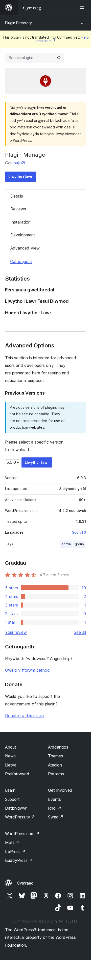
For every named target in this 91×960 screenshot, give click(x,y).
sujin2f (20, 162)
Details (16, 196)
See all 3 (79, 532)
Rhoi (54, 808)
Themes (55, 755)
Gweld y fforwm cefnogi (27, 670)
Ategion (55, 764)
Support (12, 799)
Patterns (56, 773)
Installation (20, 222)
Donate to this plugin (24, 715)
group (79, 544)
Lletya (10, 764)
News (10, 755)
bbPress (15, 851)
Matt (12, 842)
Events (54, 799)
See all (80, 632)
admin (66, 544)
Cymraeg (25, 883)
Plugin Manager (26, 154)
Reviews (18, 208)
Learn (10, 790)
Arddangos (58, 747)
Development (22, 234)
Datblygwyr (16, 808)
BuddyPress (19, 860)
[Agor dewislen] (83, 7)
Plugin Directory (18, 23)
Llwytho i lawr (20, 176)
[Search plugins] (59, 58)
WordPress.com (22, 833)
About (10, 747)
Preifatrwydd (17, 773)
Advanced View (25, 248)
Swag (55, 816)
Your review (16, 632)
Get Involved (60, 790)
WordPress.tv (20, 816)
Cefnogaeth (21, 261)
